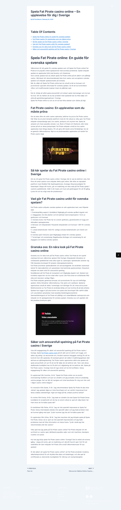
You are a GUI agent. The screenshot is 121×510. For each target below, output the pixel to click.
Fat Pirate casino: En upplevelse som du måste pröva (52, 39)
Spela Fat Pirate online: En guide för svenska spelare (51, 37)
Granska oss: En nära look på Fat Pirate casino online (52, 47)
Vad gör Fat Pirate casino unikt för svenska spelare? (51, 44)
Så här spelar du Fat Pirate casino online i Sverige (50, 42)
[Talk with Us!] (118, 255)
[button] (112, 6)
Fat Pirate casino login (49, 353)
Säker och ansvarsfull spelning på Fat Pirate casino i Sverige (54, 49)
